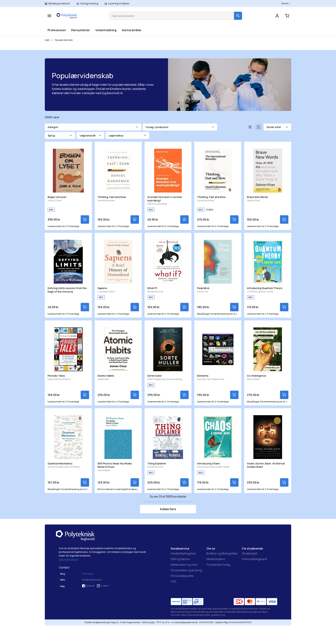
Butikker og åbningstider (222, 553)
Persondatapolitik (182, 576)
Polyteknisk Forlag (218, 565)
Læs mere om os (68, 559)
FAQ (173, 581)
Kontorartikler (131, 30)
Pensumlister (80, 30)
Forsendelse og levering (186, 570)
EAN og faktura (180, 559)
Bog (51, 209)
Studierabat (249, 553)
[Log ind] (277, 16)
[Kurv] (287, 16)
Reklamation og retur (184, 565)
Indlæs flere (168, 509)
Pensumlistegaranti (254, 559)
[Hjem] (66, 16)
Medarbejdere (215, 559)
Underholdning (105, 30)
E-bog (210, 209)
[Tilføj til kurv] (85, 219)
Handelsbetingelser (183, 553)
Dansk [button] (284, 3)
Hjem (47, 40)
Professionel (56, 30)
